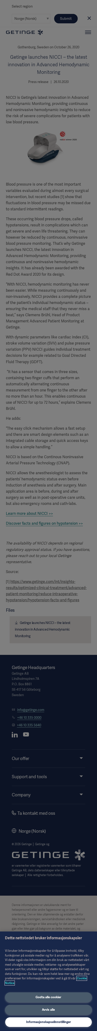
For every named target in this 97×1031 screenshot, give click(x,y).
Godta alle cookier (48, 997)
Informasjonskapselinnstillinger (48, 1022)
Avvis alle (48, 1010)
